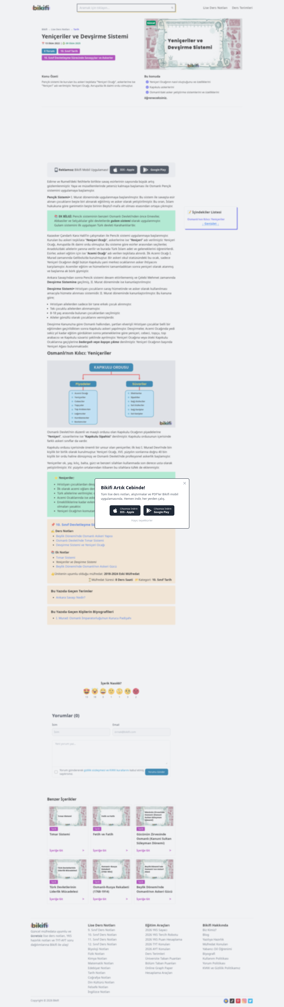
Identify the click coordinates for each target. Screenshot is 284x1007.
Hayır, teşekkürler (142, 520)
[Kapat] (184, 483)
